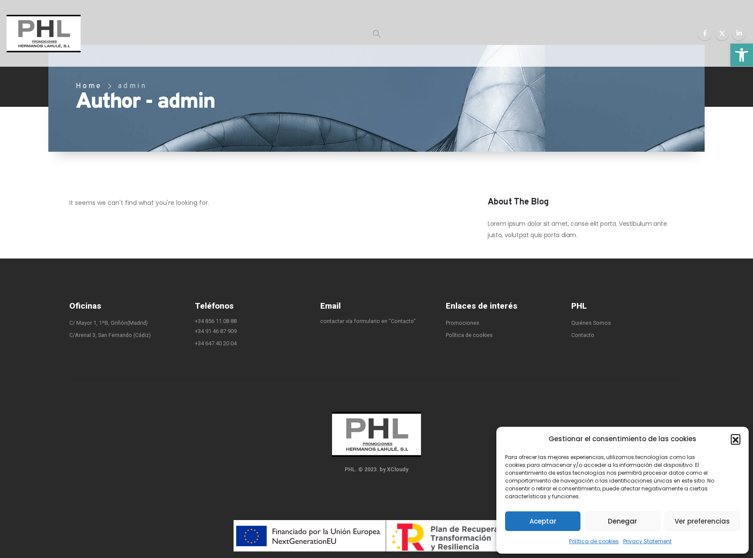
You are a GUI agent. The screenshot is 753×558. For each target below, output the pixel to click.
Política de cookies (594, 541)
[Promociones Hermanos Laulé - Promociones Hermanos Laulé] (44, 33)
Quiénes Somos (591, 323)
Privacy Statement (647, 541)
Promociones (462, 323)
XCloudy (397, 469)
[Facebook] (705, 33)
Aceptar (542, 521)
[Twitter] (722, 33)
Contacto (582, 335)
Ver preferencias (702, 521)
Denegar (622, 521)
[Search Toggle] (376, 33)
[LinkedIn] (739, 33)
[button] (741, 55)
